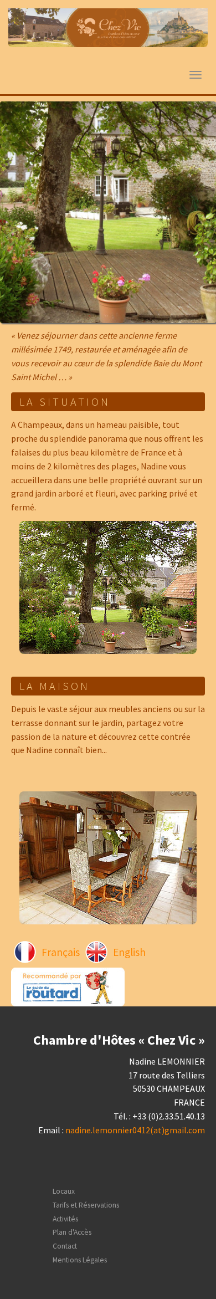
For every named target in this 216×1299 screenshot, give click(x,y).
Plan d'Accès (72, 1232)
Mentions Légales (80, 1260)
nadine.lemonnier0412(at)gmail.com (135, 1130)
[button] (16, 212)
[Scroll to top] (180, 1263)
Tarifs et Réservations (86, 1205)
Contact (65, 1246)
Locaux (64, 1191)
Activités (65, 1219)
